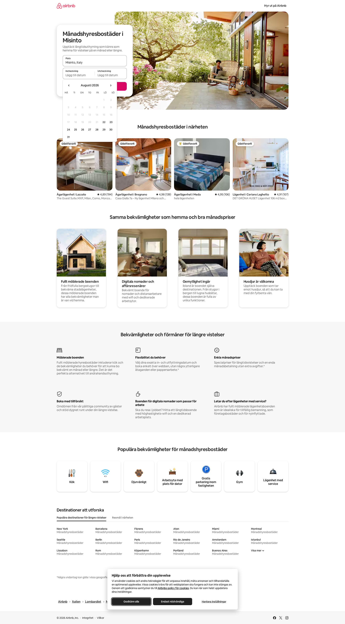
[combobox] (95, 62)
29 (104, 129)
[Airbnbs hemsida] (66, 5)
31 (68, 137)
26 (82, 129)
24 (68, 129)
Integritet (87, 617)
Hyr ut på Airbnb (275, 6)
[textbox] (79, 75)
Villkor (100, 617)
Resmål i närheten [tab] (122, 517)
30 (110, 129)
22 (104, 122)
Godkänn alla (131, 601)
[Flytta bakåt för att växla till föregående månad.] (69, 85)
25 (75, 129)
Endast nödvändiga (172, 601)
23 (111, 122)
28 (96, 129)
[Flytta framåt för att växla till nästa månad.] (111, 85)
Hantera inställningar (214, 601)
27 (89, 129)
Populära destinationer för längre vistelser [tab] (81, 517)
